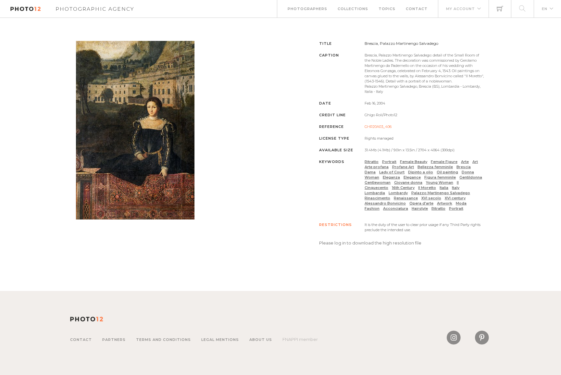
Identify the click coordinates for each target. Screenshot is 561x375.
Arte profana (377, 167)
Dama (370, 172)
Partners (114, 339)
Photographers (307, 8)
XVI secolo (431, 198)
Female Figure (444, 161)
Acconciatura (395, 208)
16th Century (403, 187)
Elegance (412, 177)
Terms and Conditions (163, 339)
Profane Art (403, 167)
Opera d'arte (421, 203)
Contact (417, 8)
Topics (387, 8)
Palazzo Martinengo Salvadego (440, 193)
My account (460, 8)
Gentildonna (470, 177)
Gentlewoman (378, 182)
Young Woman (439, 182)
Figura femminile (440, 177)
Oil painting (447, 172)
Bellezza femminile (435, 167)
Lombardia (375, 193)
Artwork (444, 203)
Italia (444, 187)
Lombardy (398, 193)
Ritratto (372, 161)
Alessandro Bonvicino (385, 203)
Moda (461, 203)
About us (260, 339)
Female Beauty (413, 161)
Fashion (372, 208)
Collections (353, 8)
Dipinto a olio (420, 172)
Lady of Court (392, 172)
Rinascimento (377, 198)
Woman (372, 177)
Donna (468, 172)
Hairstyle (420, 208)
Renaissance (406, 198)
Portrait (389, 161)
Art (475, 161)
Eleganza (391, 177)
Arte (465, 161)
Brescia (463, 167)
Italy (455, 187)
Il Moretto (427, 187)
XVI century (455, 198)
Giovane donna (408, 182)
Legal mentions (220, 339)
